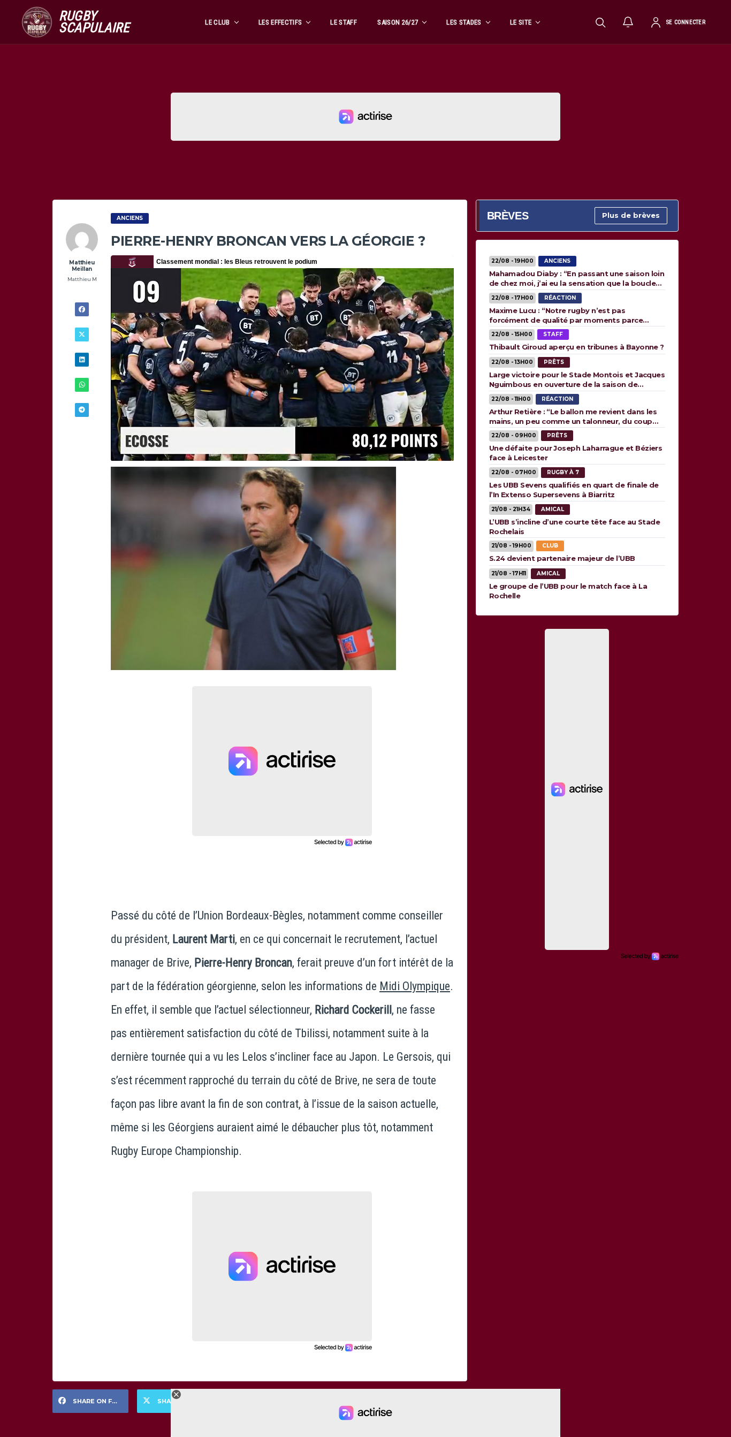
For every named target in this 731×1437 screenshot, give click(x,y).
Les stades (463, 22)
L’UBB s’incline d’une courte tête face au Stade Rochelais (574, 527)
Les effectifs (280, 22)
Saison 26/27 (397, 22)
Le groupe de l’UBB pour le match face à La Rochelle (568, 591)
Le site (520, 22)
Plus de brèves (631, 215)
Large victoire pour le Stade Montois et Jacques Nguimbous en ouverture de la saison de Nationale (577, 379)
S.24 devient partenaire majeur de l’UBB (562, 558)
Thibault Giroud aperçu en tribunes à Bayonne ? (576, 347)
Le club (217, 22)
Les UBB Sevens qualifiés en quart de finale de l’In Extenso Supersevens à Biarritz (574, 490)
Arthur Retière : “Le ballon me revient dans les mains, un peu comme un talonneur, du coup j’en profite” (573, 416)
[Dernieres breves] (628, 22)
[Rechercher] (600, 22)
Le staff (343, 22)
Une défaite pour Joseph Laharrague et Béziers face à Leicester (576, 453)
